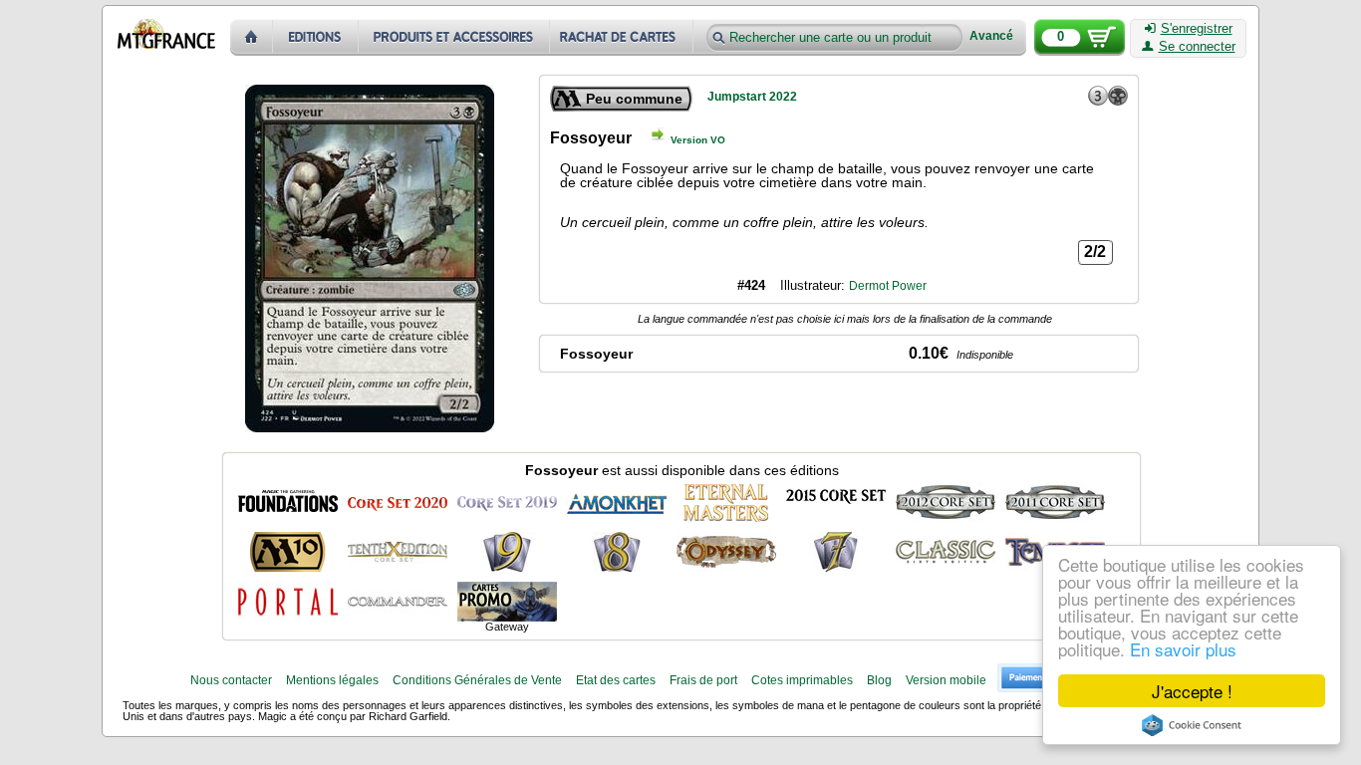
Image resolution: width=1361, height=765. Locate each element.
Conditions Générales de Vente (477, 680)
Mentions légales (332, 680)
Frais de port (703, 680)
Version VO (698, 139)
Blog (879, 680)
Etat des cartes (616, 680)
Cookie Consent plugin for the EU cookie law (1191, 725)
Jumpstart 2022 (752, 97)
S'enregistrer (1196, 29)
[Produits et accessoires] (454, 37)
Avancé (991, 36)
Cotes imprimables (802, 680)
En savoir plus (1183, 649)
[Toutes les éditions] (316, 37)
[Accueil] (251, 37)
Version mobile (946, 680)
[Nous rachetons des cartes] (623, 37)
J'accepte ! (1192, 690)
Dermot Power (888, 286)
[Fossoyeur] (288, 502)
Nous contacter (231, 680)
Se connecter (1197, 47)
